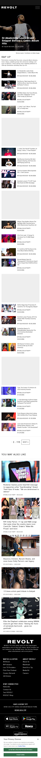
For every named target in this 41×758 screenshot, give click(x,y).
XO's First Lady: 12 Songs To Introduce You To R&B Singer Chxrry (25, 236)
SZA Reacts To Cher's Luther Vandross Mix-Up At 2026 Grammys (25, 345)
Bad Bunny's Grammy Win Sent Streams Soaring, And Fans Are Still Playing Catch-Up (26, 160)
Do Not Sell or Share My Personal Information (20, 749)
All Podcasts (7, 665)
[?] (9, 74)
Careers (26, 673)
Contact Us (7, 690)
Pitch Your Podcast (9, 670)
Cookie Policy (21, 746)
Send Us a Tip (28, 667)
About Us (26, 662)
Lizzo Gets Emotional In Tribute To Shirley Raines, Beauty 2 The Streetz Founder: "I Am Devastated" (27, 425)
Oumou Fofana (10, 631)
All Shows (6, 662)
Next (25, 442)
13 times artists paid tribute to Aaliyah (19, 591)
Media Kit (26, 670)
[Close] (38, 739)
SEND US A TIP (20, 710)
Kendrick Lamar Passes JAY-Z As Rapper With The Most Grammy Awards (27, 318)
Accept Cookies (20, 754)
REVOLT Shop (8, 695)
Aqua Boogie (9, 46)
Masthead (26, 665)
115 (18, 442)
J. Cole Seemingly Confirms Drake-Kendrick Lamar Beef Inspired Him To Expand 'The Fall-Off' (27, 401)
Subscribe (6, 687)
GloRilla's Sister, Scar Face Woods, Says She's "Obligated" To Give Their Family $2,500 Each (27, 94)
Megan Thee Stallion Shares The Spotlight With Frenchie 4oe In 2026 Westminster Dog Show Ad (26, 223)
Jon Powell (9, 564)
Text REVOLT (8, 692)
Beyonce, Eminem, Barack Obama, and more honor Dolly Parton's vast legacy (19, 560)
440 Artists (7, 676)
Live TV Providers (9, 667)
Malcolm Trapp (24, 99)
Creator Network (9, 673)
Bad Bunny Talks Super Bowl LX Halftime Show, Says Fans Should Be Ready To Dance (27, 83)
